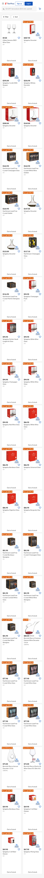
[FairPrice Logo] (9, 3)
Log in (29, 3)
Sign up (19, 3)
